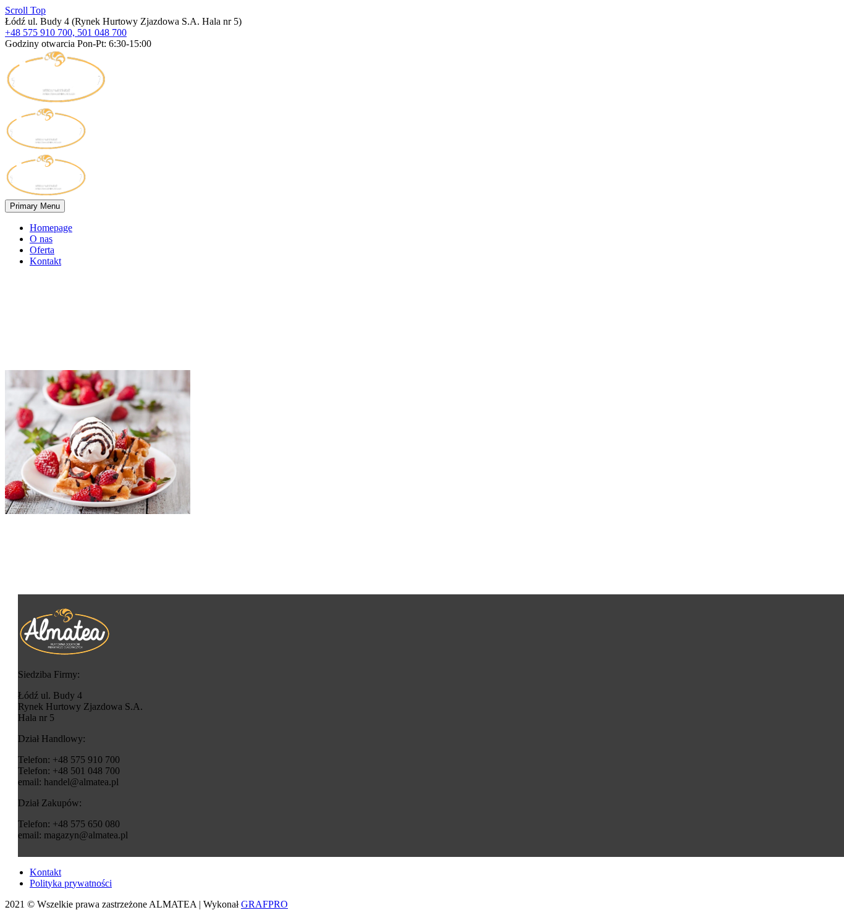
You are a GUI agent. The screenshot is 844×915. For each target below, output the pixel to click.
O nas (41, 239)
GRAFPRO (264, 904)
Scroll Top (25, 10)
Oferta (42, 250)
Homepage (51, 227)
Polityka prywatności (71, 883)
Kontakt (45, 261)
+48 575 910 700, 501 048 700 (66, 32)
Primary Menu (35, 206)
